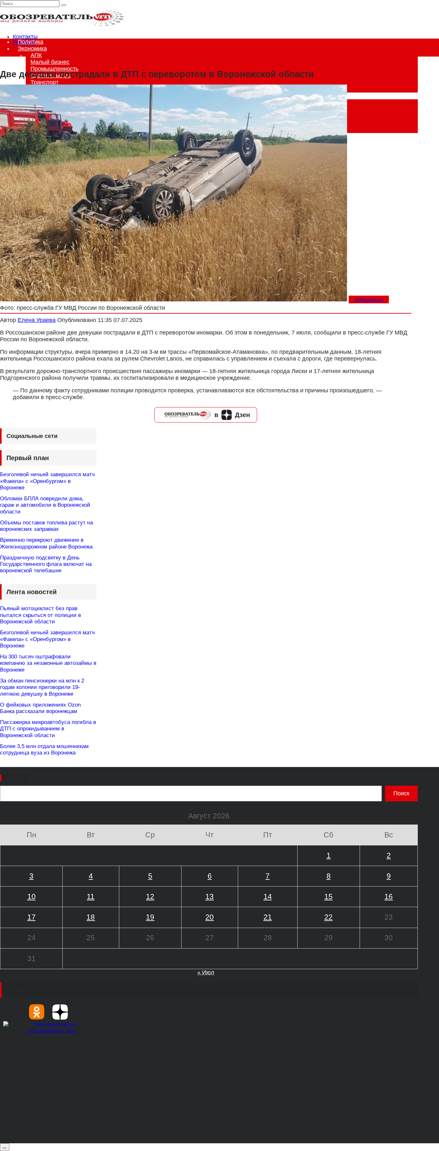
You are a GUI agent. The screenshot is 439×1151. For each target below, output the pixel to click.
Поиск (15, 778)
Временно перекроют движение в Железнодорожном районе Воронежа (46, 543)
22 (328, 917)
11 (90, 896)
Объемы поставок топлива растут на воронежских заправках (46, 526)
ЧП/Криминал (368, 299)
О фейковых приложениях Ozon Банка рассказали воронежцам (40, 708)
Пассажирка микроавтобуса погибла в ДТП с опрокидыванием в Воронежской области (48, 728)
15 (328, 896)
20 (209, 917)
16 (388, 896)
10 (31, 896)
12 (150, 896)
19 (150, 917)
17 (31, 917)
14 (268, 896)
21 (268, 917)
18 (90, 917)
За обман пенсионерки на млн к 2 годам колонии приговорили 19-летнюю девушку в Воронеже (42, 687)
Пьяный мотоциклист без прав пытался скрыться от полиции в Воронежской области (40, 615)
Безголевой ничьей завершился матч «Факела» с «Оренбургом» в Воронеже (47, 481)
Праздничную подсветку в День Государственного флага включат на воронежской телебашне (46, 564)
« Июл (205, 972)
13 (209, 896)
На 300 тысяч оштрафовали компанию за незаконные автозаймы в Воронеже (48, 663)
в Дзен (232, 414)
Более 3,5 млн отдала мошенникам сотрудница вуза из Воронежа (44, 749)
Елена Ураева (37, 320)
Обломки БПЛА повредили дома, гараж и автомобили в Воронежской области (45, 505)
